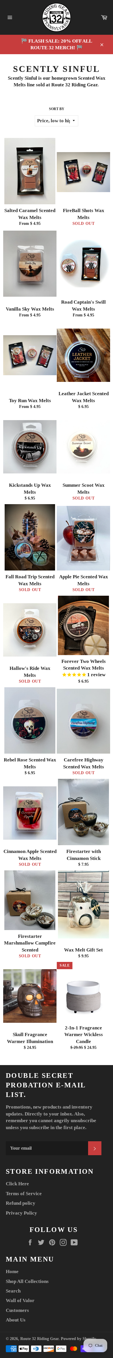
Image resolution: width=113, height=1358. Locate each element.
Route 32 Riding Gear (39, 1339)
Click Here (17, 1183)
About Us (15, 1320)
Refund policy (20, 1203)
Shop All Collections (27, 1281)
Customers (17, 1310)
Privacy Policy (21, 1213)
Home (12, 1271)
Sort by (56, 109)
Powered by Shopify (78, 1339)
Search (13, 1291)
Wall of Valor (20, 1300)
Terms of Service (24, 1193)
